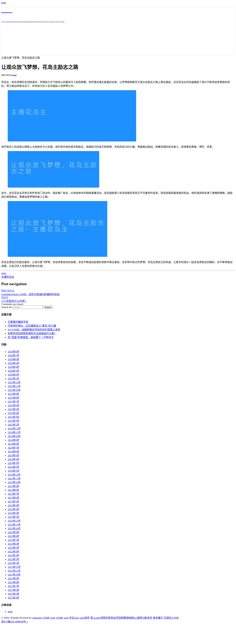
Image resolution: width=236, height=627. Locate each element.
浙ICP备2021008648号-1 (14, 621)
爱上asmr (95, 617)
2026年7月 (13, 355)
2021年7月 (13, 586)
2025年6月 (13, 405)
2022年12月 (14, 521)
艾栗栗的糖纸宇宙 (18, 322)
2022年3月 (13, 555)
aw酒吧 (138, 617)
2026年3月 (13, 371)
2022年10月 (14, 528)
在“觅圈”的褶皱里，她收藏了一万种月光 (31, 337)
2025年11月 (14, 386)
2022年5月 (13, 547)
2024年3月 (13, 463)
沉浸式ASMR (171, 617)
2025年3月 (13, 417)
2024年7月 (13, 447)
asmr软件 (85, 617)
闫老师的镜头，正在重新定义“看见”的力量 (32, 325)
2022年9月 (13, 532)
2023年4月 (13, 505)
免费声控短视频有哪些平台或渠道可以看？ (32, 333)
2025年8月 (13, 397)
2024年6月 (13, 451)
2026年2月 (13, 374)
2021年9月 (13, 578)
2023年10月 (14, 482)
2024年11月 (14, 432)
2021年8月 (13, 582)
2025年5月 (13, 409)
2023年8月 (13, 490)
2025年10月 (14, 390)
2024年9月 (13, 440)
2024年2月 (13, 467)
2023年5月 (13, 501)
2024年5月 (13, 455)
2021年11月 (14, 570)
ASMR (46, 617)
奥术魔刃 (158, 617)
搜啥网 (130, 617)
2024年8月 (13, 444)
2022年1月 (13, 563)
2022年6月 (13, 544)
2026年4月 (13, 367)
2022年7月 (13, 540)
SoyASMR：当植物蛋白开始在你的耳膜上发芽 (34, 329)
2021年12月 (14, 567)
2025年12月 (14, 382)
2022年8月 (13, 536)
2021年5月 (13, 594)
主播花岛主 (7, 277)
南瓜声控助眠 (118, 617)
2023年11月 (14, 478)
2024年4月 (13, 459)
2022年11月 (14, 524)
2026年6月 (13, 359)
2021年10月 (14, 574)
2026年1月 (13, 378)
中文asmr (74, 617)
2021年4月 (13, 597)
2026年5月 (13, 363)
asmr (3, 2)
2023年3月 (13, 509)
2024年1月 (13, 471)
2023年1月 (13, 517)
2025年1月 (13, 424)
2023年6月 (13, 497)
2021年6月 (13, 590)
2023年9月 (13, 486)
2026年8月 (13, 351)
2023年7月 (13, 494)
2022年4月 (13, 551)
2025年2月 (13, 421)
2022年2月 (13, 559)
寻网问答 (105, 617)
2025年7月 (13, 401)
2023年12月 (14, 474)
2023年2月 (13, 513)
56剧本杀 (147, 617)
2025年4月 (13, 413)
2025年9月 (13, 394)
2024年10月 (14, 436)
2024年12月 (14, 428)
